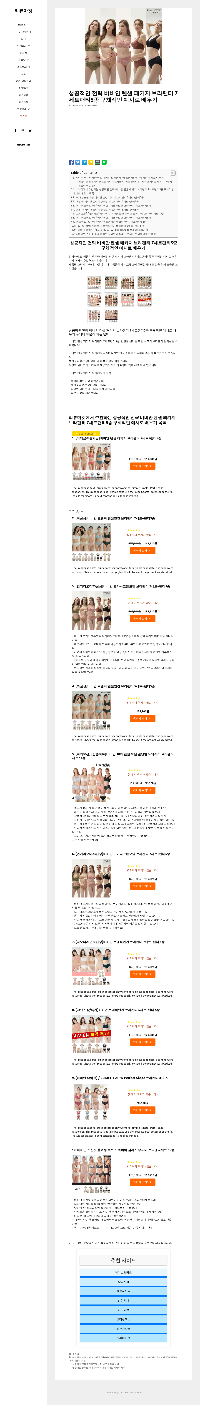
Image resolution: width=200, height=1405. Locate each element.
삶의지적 (123, 1281)
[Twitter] (30, 130)
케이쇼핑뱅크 (123, 1272)
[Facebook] (15, 130)
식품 (23, 74)
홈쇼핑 (23, 116)
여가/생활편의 (23, 81)
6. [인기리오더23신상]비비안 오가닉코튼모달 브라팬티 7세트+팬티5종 (112, 217)
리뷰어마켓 (123, 1338)
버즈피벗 (123, 1309)
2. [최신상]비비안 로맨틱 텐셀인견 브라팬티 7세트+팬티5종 (106, 201)
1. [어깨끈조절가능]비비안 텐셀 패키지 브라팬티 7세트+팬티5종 (108, 197)
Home (21, 24)
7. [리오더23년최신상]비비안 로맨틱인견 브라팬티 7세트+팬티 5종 (110, 221)
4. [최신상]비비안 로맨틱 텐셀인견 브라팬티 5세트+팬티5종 (106, 209)
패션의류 (23, 95)
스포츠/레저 (23, 66)
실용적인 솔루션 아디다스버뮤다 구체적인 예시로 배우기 (99, 1367)
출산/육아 (23, 88)
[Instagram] (23, 130)
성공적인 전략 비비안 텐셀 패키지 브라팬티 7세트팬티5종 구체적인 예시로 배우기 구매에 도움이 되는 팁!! (125, 183)
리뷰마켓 (23, 10)
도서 (23, 38)
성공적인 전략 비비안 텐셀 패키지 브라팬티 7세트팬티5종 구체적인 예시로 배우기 (118, 177)
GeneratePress (136, 1393)
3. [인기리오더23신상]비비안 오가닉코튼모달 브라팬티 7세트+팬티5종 (112, 205)
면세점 (23, 52)
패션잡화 (23, 102)
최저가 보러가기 (142, 466)
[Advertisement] (123, 134)
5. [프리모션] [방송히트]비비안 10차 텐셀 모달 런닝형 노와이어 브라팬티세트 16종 (118, 213)
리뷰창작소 (123, 1328)
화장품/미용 (23, 109)
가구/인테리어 (23, 31)
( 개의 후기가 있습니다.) (142, 534)
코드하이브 (123, 1291)
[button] (28, 24)
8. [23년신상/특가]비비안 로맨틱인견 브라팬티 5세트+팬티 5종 (109, 225)
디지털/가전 (23, 45)
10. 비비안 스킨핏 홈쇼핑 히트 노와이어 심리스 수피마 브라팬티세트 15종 (115, 233)
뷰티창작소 (123, 1319)
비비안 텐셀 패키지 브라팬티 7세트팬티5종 (93, 1357)
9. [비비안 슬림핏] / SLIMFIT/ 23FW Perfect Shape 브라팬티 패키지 (111, 229)
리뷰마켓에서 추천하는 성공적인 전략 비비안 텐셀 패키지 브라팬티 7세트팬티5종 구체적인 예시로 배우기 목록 (123, 191)
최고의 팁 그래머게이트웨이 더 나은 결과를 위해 (95, 1364)
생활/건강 (23, 59)
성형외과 (123, 1300)
